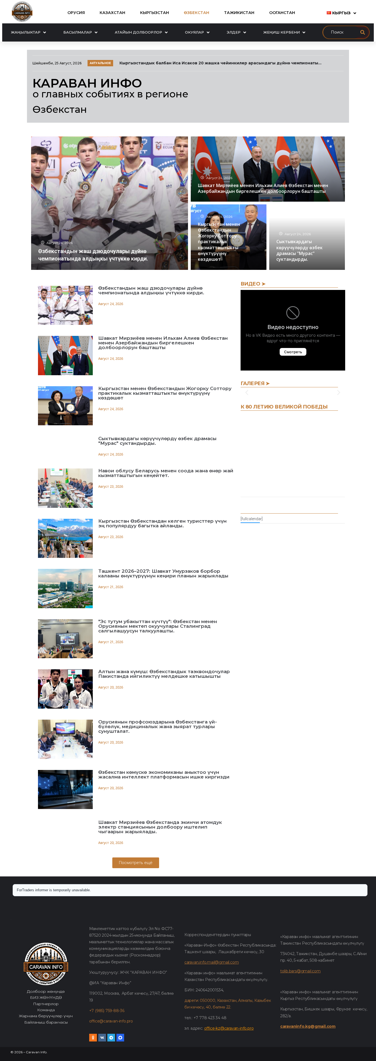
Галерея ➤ (255, 383)
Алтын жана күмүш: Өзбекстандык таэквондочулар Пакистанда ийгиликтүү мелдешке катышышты (164, 674)
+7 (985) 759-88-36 (106, 1010)
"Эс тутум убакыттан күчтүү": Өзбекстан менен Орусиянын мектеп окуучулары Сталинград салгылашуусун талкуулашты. (157, 626)
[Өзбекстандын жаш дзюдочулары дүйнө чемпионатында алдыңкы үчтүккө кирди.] (109, 203)
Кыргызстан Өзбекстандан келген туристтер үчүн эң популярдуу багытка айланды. (162, 523)
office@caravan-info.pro (111, 1021)
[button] (246, 392)
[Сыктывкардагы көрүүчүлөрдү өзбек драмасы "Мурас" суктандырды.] (307, 237)
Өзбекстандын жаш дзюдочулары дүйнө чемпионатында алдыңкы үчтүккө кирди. (151, 290)
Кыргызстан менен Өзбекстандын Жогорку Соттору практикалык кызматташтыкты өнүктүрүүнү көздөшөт (164, 393)
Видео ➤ (253, 284)
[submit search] (362, 32)
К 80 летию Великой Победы (284, 407)
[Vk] (102, 1037)
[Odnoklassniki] (93, 1037)
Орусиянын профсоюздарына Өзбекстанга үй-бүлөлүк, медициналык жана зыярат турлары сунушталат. (157, 726)
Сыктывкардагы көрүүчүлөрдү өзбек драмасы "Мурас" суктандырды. (157, 441)
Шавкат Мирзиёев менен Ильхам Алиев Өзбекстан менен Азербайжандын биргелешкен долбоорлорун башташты (163, 342)
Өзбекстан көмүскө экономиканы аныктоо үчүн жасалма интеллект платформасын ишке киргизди (164, 774)
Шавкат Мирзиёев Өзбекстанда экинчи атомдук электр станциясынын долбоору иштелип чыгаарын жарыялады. (160, 826)
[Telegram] (111, 1037)
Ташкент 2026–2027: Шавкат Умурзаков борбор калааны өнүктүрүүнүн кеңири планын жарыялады (163, 573)
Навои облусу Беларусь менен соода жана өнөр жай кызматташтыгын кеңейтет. (165, 473)
